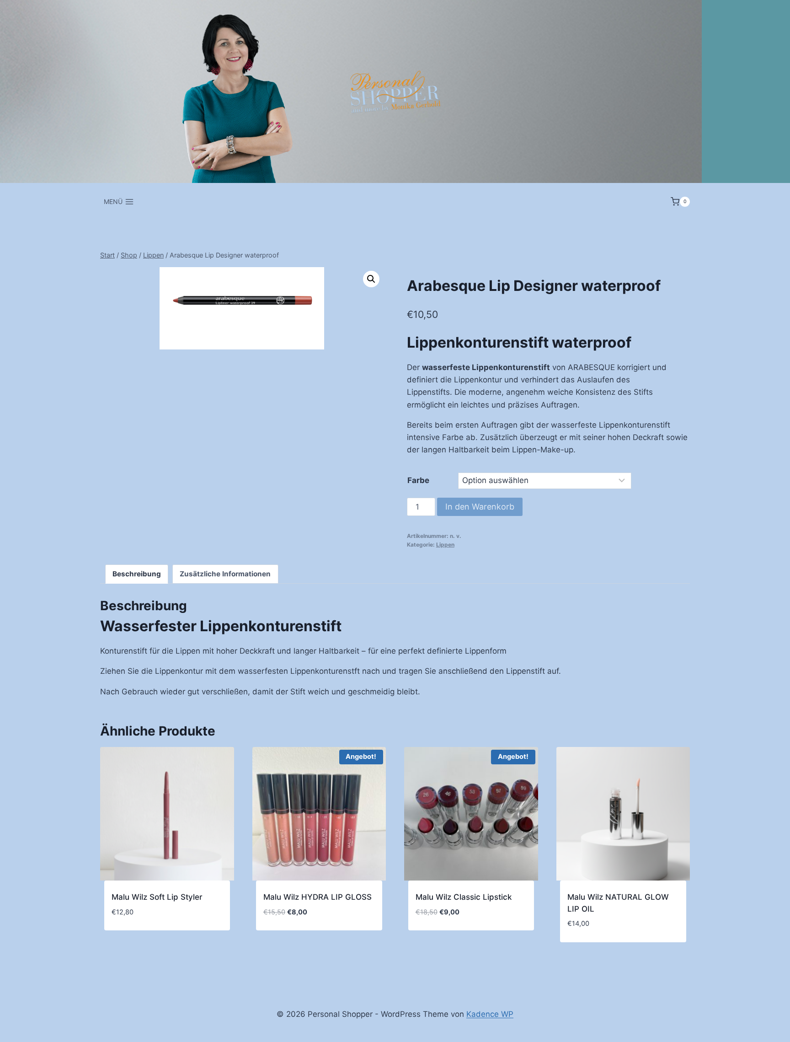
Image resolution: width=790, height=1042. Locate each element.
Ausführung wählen (150, 939)
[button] (371, 279)
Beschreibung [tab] (136, 573)
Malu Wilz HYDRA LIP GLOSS (317, 897)
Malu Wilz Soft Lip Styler (157, 897)
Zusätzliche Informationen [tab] (225, 573)
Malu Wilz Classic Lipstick (464, 897)
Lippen (445, 544)
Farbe (418, 480)
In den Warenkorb (479, 506)
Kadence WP (489, 1014)
